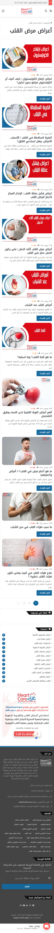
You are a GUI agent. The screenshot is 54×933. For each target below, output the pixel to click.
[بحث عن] (50, 12)
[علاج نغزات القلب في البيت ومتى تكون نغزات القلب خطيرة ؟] (27, 553)
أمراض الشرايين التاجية (41, 635)
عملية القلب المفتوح (29, 846)
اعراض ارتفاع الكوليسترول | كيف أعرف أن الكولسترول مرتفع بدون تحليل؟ (28, 80)
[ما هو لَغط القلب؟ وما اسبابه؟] (27, 337)
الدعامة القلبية (46, 824)
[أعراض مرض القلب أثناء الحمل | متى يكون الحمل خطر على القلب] (27, 229)
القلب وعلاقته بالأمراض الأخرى (38, 681)
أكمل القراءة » (44, 99)
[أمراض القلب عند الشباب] (27, 285)
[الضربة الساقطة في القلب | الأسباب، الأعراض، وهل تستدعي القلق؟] (27, 117)
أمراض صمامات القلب (42, 651)
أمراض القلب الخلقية (42, 664)
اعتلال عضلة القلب (43, 655)
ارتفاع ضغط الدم (43, 639)
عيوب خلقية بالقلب (12, 846)
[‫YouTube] (23, 905)
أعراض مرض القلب (43, 660)
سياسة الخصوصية (30, 928)
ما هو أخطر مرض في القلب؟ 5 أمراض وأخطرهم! (30, 473)
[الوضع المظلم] (46, 12)
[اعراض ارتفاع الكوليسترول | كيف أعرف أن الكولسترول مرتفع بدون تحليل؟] (27, 58)
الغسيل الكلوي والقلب (29, 828)
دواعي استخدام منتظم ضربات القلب (38, 837)
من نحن (19, 928)
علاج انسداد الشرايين (16, 837)
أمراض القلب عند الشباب (38, 304)
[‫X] (30, 905)
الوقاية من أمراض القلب (41, 672)
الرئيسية (47, 23)
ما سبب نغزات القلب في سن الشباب (31, 527)
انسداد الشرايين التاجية (43, 833)
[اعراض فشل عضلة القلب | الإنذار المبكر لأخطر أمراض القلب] (27, 173)
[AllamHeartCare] (27, 11)
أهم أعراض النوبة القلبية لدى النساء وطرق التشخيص (27, 414)
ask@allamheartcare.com (27, 802)
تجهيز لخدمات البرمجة (21, 917)
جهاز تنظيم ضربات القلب (12, 833)
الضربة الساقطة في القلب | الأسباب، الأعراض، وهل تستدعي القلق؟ (31, 139)
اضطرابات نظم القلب (42, 643)
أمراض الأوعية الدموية (41, 647)
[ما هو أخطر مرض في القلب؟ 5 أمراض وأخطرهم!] (27, 451)
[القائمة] (3, 12)
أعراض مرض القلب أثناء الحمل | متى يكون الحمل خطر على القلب (28, 251)
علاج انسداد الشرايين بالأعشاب (40, 842)
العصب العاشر (18, 824)
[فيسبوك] (33, 905)
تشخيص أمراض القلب (42, 668)
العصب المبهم (46, 828)
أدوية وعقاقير (45, 676)
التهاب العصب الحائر (22, 820)
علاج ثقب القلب (45, 846)
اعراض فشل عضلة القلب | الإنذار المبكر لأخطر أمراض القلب (30, 195)
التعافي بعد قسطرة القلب (41, 820)
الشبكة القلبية (32, 824)
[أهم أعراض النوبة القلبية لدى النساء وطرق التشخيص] (27, 392)
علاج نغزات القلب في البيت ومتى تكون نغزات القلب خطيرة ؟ (29, 574)
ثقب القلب (27, 833)
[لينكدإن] (27, 905)
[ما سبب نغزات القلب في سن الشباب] (27, 507)
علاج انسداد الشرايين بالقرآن (16, 842)
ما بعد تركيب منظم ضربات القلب (40, 851)
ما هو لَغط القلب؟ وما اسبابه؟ (34, 357)
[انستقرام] (20, 905)
